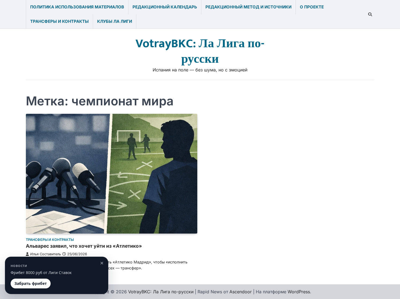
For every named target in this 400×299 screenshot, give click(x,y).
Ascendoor (240, 291)
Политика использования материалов (77, 7)
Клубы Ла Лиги (114, 21)
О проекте (312, 7)
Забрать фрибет (30, 283)
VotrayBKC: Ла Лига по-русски (200, 51)
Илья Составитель (45, 254)
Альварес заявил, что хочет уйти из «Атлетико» (84, 246)
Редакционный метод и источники (248, 7)
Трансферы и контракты (59, 21)
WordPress (299, 291)
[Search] (370, 14)
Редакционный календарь (165, 7)
